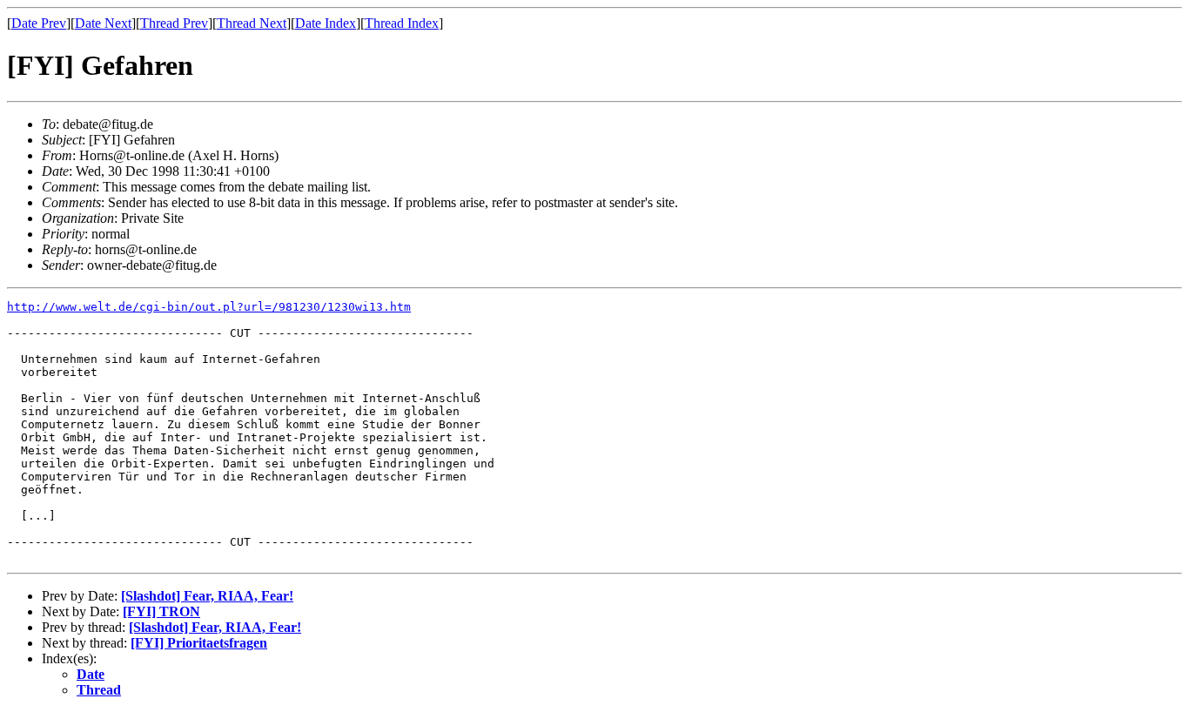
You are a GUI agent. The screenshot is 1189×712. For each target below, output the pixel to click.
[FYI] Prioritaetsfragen (199, 642)
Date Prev (38, 23)
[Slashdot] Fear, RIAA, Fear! (207, 595)
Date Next (103, 23)
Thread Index (402, 23)
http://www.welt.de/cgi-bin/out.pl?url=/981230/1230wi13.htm (209, 306)
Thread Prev (174, 23)
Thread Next (251, 23)
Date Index (325, 23)
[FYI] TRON (161, 611)
